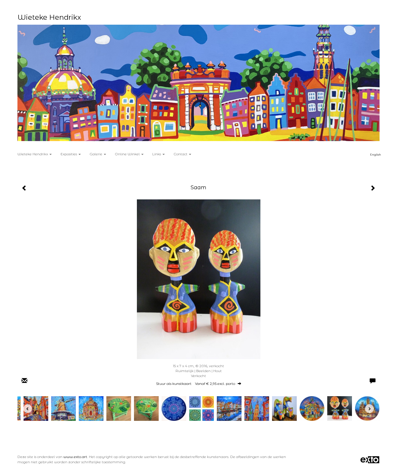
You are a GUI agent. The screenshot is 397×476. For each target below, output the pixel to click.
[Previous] (27, 408)
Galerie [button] (96, 154)
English (375, 154)
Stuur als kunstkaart (195, 383)
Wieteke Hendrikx (49, 17)
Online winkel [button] (128, 154)
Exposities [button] (69, 154)
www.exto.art (75, 457)
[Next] (369, 408)
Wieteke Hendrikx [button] (33, 154)
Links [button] (157, 154)
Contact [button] (181, 154)
